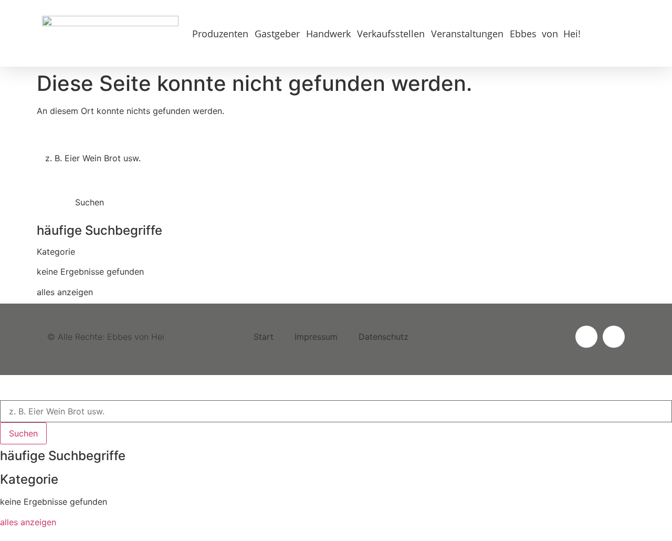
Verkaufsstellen (391, 33)
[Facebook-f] (614, 337)
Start (264, 336)
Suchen (89, 202)
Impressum (316, 336)
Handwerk (328, 33)
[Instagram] (586, 337)
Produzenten (220, 33)
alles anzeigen (65, 292)
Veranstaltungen (467, 33)
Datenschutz (383, 336)
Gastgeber (277, 33)
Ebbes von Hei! (545, 33)
